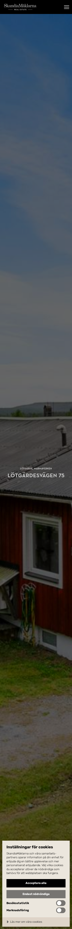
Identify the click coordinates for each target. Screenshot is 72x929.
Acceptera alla (36, 883)
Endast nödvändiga (36, 894)
